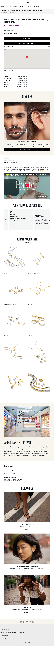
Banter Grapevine (10, 477)
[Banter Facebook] (20, 622)
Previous (3, 220)
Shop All (27, 243)
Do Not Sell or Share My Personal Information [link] (12, 632)
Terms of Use (5, 635)
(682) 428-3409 (10, 34)
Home (2, 6)
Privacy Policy (5, 629)
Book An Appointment (27, 149)
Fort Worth (21, 6)
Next (50, 220)
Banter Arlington (9, 470)
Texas (15, 6)
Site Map (4, 638)
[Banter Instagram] (23, 622)
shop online (27, 39)
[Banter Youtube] (27, 621)
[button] (27, 71)
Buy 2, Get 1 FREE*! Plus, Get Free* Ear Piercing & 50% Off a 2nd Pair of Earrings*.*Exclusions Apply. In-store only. (21, 11)
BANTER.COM (27, 642)
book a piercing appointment (27, 43)
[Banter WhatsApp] (33, 622)
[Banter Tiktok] (30, 622)
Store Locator (9, 6)
